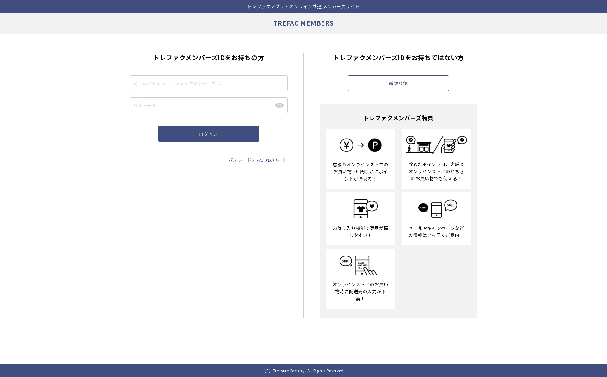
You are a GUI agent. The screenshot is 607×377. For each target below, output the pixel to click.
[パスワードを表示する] (279, 105)
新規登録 (398, 83)
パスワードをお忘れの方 (253, 160)
